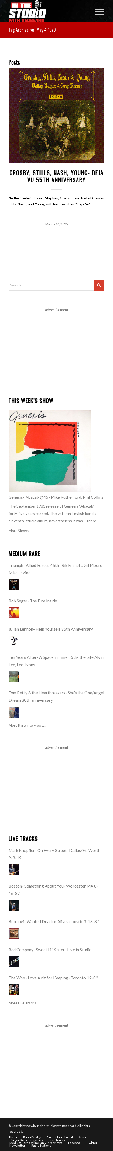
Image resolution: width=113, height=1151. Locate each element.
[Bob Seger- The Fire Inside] (14, 612)
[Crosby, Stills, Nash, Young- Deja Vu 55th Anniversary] (56, 116)
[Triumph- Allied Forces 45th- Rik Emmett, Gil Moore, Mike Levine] (14, 584)
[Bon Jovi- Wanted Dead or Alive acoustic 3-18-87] (14, 933)
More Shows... (20, 531)
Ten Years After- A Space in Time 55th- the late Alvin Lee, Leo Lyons (56, 661)
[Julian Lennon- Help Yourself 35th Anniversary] (14, 641)
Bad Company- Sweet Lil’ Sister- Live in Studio (50, 949)
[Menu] (96, 11)
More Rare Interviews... (27, 725)
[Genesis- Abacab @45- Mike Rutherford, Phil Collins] (50, 451)
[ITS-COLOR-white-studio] (47, 11)
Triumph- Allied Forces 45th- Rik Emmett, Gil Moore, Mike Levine (56, 569)
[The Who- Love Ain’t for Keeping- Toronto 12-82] (14, 989)
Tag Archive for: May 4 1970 (32, 30)
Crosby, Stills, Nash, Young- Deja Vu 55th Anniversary (57, 176)
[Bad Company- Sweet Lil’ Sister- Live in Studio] (14, 961)
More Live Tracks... (23, 1003)
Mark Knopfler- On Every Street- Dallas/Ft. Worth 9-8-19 (54, 854)
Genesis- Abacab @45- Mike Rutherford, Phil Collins (56, 497)
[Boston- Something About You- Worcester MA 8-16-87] (14, 905)
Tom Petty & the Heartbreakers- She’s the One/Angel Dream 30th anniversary (56, 696)
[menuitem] (96, 11)
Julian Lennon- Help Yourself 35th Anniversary (51, 629)
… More (90, 520)
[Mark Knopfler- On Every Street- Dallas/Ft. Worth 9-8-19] (14, 869)
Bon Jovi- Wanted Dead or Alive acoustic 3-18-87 (54, 921)
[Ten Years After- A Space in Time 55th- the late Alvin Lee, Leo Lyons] (14, 676)
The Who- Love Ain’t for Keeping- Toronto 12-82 (53, 977)
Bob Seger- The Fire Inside (33, 600)
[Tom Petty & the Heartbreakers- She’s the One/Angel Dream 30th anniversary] (14, 712)
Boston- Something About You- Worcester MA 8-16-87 (53, 889)
